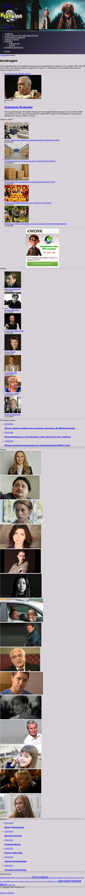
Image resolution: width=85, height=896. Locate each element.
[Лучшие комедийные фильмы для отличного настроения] (16, 201)
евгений (65, 878)
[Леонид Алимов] (20, 499)
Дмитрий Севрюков (12, 289)
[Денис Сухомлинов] (12, 413)
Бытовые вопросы (13, 48)
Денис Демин (9, 352)
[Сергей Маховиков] (21, 694)
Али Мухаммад (10, 373)
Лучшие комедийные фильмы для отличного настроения (27, 203)
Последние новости (14, 38)
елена (78, 878)
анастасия (19, 877)
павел (44, 881)
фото (3, 884)
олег (37, 881)
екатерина (72, 878)
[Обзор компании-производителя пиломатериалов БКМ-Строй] (16, 180)
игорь (82, 878)
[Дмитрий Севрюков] (12, 287)
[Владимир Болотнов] (21, 743)
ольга (41, 881)
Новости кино (11, 40)
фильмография (69, 881)
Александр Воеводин (18, 107)
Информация (14, 44)
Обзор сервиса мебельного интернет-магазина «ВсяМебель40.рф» (31, 140)
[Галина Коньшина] (12, 392)
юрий (13, 885)
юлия (9, 885)
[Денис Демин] (12, 350)
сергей (49, 881)
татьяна (55, 881)
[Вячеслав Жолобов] (20, 671)
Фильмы (8, 42)
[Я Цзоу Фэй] (21, 597)
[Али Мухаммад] (12, 371)
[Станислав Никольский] (12, 329)
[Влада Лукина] (21, 768)
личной (7, 881)
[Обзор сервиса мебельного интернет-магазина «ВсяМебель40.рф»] (16, 138)
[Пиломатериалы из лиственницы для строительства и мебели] (16, 159)
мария (17, 881)
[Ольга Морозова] (21, 523)
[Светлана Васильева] (21, 474)
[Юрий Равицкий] (21, 646)
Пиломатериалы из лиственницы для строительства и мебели (29, 161)
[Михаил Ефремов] (12, 308)
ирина (2, 881)
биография (40, 877)
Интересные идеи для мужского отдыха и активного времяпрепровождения (35, 224)
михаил (21, 881)
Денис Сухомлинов (12, 415)
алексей (12, 878)
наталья (27, 881)
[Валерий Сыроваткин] (20, 793)
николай (33, 881)
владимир (52, 878)
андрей (25, 878)
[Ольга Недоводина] (20, 548)
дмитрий (60, 878)
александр (4, 877)
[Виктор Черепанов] (21, 621)
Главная (3, 55)
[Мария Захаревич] (21, 719)
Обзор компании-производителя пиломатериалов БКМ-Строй (29, 182)
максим (12, 881)
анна (30, 878)
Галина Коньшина (11, 394)
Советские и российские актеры (21, 36)
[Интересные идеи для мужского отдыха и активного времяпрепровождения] (16, 222)
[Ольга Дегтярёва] (20, 817)
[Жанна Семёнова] (20, 573)
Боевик (12, 46)
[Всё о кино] (11, 22)
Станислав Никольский (13, 331)
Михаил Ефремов (11, 310)
